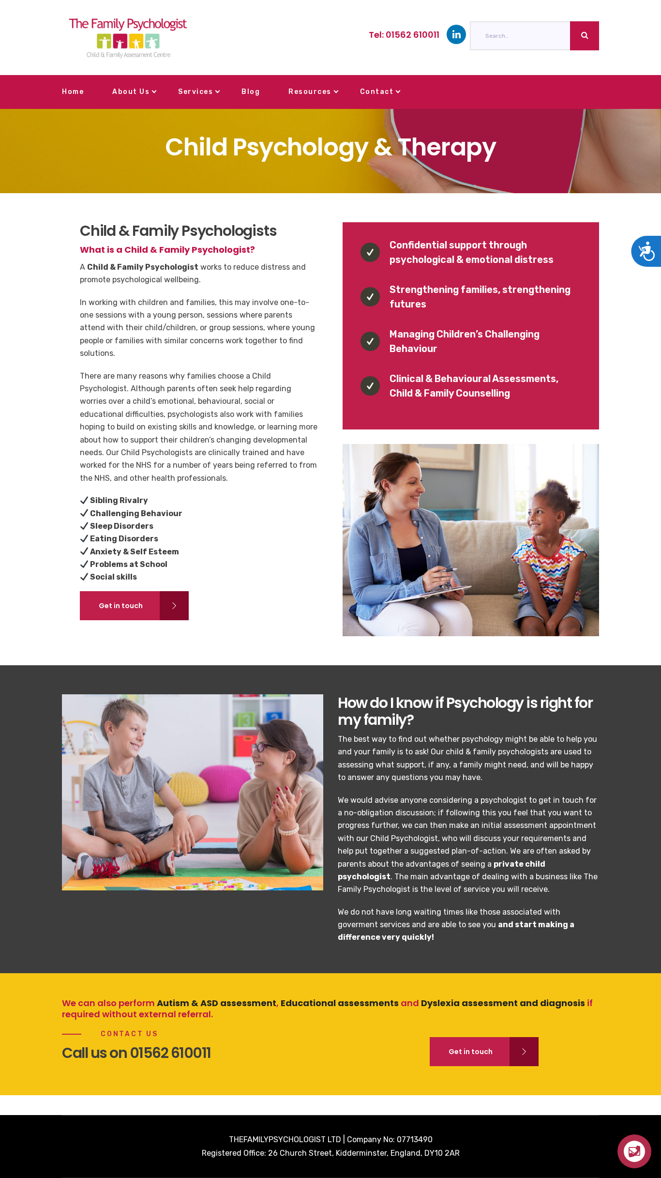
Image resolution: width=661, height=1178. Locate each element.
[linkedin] (456, 34)
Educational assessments (340, 1003)
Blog (250, 92)
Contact (377, 92)
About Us (131, 92)
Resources (309, 92)
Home (73, 92)
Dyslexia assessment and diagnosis (503, 1003)
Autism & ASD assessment (216, 1003)
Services (195, 92)
